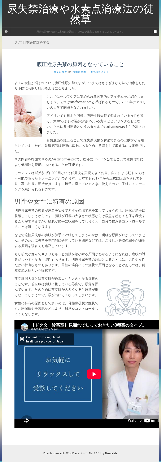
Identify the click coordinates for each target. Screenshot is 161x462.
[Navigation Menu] (155, 31)
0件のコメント (100, 71)
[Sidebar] (6, 31)
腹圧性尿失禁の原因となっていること (80, 64)
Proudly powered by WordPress (61, 453)
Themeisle (111, 453)
